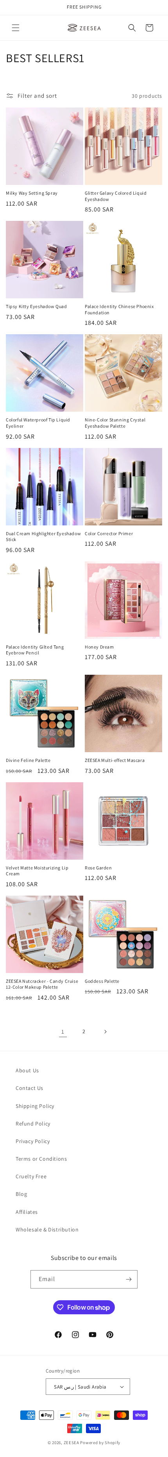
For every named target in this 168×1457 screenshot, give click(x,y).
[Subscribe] (128, 1279)
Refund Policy (33, 1123)
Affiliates (27, 1211)
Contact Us (29, 1087)
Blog (21, 1193)
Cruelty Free (31, 1176)
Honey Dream (99, 647)
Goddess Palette (102, 981)
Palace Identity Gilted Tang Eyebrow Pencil (35, 650)
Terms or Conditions (41, 1158)
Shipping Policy (35, 1105)
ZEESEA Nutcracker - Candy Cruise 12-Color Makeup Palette (42, 984)
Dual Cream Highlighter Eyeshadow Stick (43, 536)
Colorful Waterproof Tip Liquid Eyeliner (38, 423)
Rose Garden (98, 868)
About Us (27, 1070)
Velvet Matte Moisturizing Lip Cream (37, 871)
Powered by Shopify (100, 1442)
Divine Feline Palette (28, 760)
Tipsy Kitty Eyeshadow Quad (36, 306)
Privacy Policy (33, 1141)
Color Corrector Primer (109, 533)
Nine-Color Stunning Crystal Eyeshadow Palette (115, 423)
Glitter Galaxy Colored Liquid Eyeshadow (116, 196)
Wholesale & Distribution (47, 1229)
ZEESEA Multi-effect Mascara (115, 760)
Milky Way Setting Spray (32, 193)
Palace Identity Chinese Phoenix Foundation (119, 309)
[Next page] (105, 1031)
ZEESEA (71, 1442)
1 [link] (62, 1031)
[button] (15, 27)
